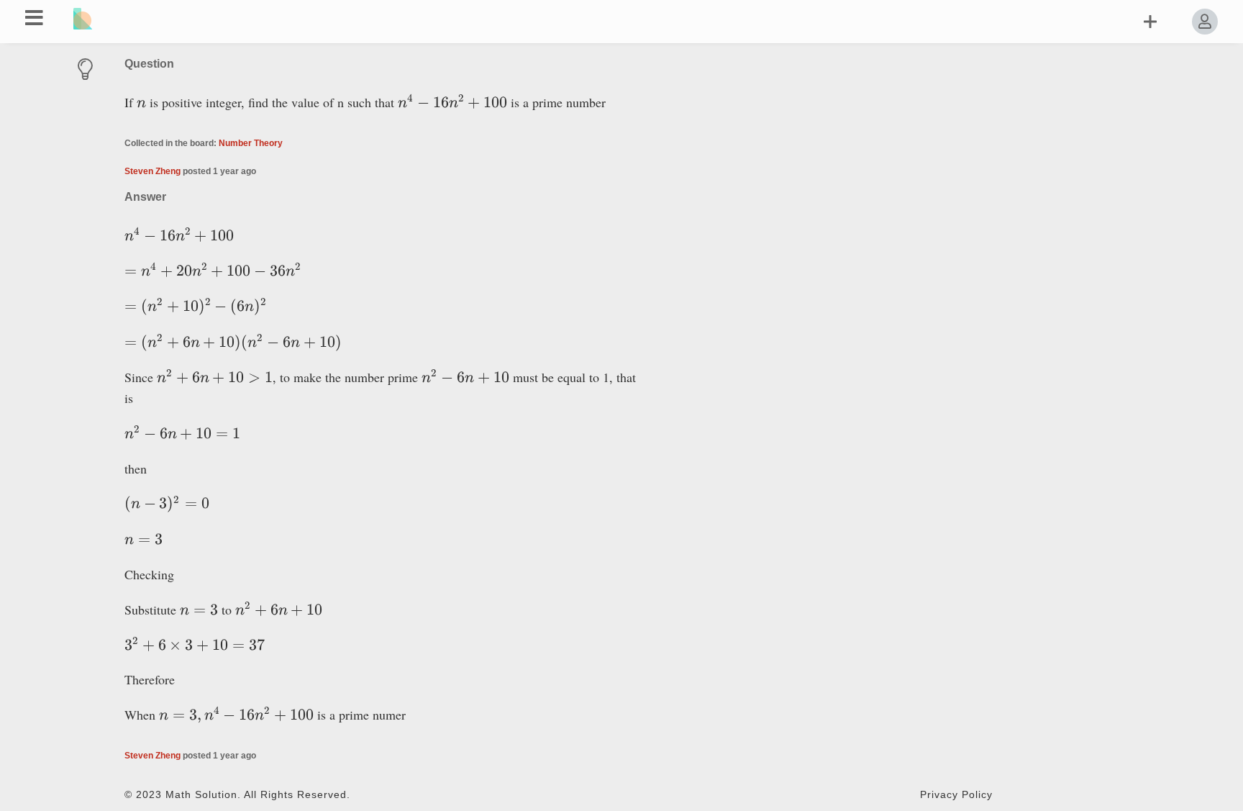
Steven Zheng (152, 171)
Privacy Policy (956, 794)
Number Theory (251, 143)
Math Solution (201, 794)
